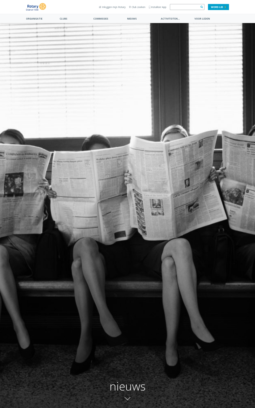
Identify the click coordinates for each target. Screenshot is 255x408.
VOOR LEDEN (202, 18)
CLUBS (63, 18)
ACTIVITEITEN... (170, 18)
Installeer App (158, 7)
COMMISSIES (100, 18)
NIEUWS (132, 18)
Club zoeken (138, 7)
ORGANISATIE (34, 18)
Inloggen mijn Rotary (114, 7)
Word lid (217, 7)
